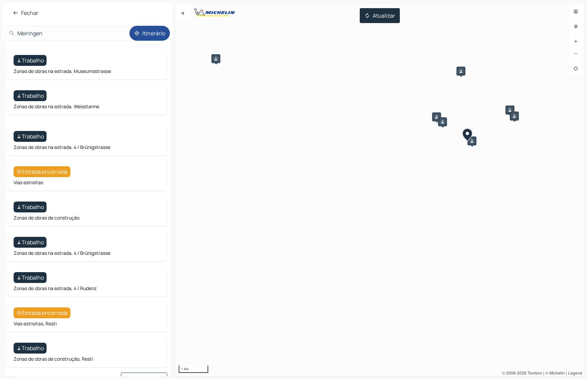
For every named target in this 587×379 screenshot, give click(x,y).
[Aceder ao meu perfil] (576, 11)
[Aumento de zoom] (576, 41)
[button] (215, 58)
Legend (575, 373)
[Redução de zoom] (576, 54)
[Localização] (576, 68)
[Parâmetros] (576, 26)
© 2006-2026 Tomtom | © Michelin (533, 373)
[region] (379, 189)
